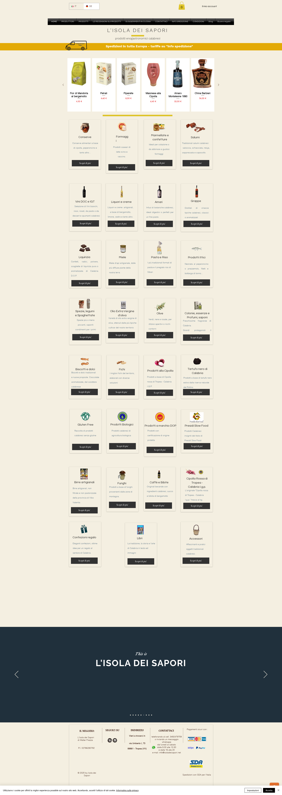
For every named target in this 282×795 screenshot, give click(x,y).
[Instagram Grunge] (115, 740)
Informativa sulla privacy (127, 790)
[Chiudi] (278, 790)
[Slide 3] (135, 715)
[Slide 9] (146, 715)
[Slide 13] (151, 715)
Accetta (269, 790)
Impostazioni (253, 790)
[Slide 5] (138, 715)
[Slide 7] (143, 715)
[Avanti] (265, 674)
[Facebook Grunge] (110, 740)
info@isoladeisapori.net (170, 752)
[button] (181, 6)
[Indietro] (16, 674)
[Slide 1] (130, 715)
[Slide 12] (148, 715)
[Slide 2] (133, 715)
